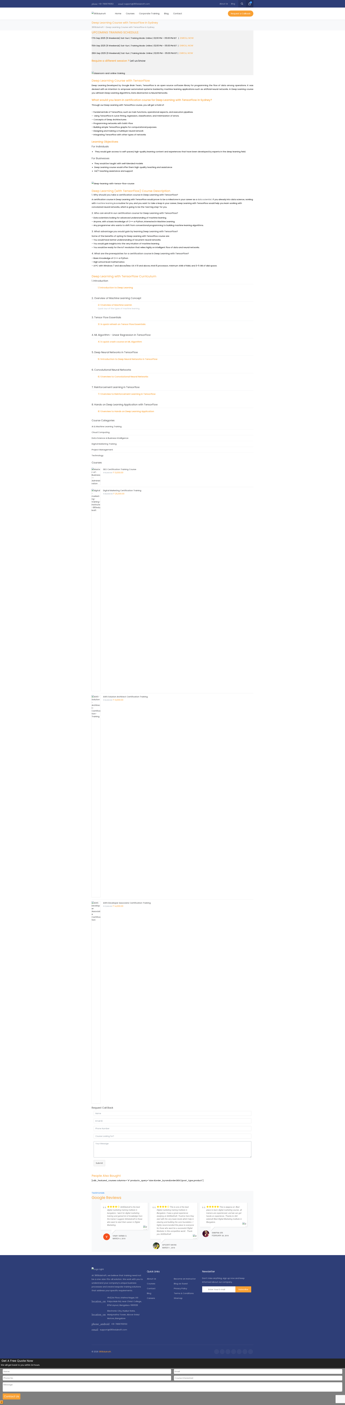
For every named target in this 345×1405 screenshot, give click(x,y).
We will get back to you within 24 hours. (20, 1362)
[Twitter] (222, 1351)
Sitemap (178, 1298)
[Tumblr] (227, 1351)
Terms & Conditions (184, 1293)
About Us (224, 3)
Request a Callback (240, 13)
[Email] (250, 1351)
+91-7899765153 (102, 4)
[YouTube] (233, 1351)
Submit (99, 1163)
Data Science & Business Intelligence (110, 438)
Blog (233, 3)
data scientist (205, 199)
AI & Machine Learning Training (107, 426)
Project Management (102, 449)
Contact (177, 13)
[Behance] (244, 1351)
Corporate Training (149, 13)
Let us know (138, 61)
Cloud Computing (101, 432)
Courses (130, 13)
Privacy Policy (180, 1288)
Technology (97, 455)
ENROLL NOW (187, 38)
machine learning (105, 203)
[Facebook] (216, 1351)
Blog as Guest (181, 1283)
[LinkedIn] (239, 1351)
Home (118, 13)
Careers (151, 1298)
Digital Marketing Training (104, 443)
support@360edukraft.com (134, 4)
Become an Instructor (185, 1278)
